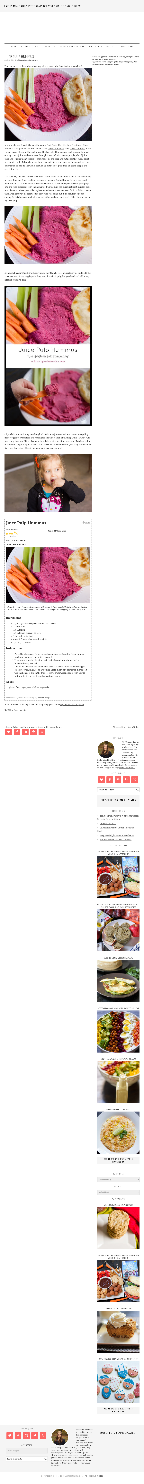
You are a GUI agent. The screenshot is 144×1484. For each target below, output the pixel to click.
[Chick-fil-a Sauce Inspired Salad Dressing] (118, 1102)
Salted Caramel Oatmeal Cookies (115, 839)
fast (111, 62)
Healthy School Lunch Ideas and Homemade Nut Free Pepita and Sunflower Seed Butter (118, 906)
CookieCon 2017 (108, 823)
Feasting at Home (80, 145)
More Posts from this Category (118, 1160)
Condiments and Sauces (116, 57)
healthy (125, 62)
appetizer (104, 57)
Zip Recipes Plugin (42, 697)
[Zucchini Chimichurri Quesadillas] (118, 1001)
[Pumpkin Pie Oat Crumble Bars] (118, 1351)
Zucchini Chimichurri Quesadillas (118, 957)
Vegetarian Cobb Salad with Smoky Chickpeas (118, 1008)
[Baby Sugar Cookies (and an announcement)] (118, 1402)
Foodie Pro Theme (94, 1476)
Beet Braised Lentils (56, 145)
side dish (95, 59)
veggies (116, 64)
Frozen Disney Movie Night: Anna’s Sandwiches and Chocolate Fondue (118, 852)
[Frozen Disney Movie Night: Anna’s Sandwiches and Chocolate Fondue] (118, 897)
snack (101, 59)
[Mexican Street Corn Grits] (118, 1152)
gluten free (129, 57)
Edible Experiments (72, 26)
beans (104, 62)
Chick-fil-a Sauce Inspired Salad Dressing (118, 1058)
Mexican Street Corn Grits (118, 1109)
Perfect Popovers (56, 148)
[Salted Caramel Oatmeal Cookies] (118, 1248)
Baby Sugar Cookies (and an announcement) (118, 1359)
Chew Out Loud (77, 148)
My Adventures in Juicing (72, 704)
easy (108, 62)
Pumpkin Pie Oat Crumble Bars (118, 1308)
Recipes (136, 57)
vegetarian (112, 59)
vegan (106, 59)
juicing (130, 62)
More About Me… (127, 767)
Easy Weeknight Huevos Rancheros (117, 835)
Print (87, 522)
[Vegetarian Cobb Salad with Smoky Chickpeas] (118, 1051)
